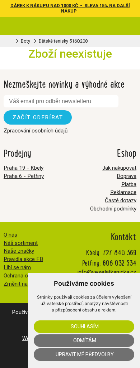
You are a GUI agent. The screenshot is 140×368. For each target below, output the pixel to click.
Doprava (126, 176)
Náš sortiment (21, 243)
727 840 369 (119, 252)
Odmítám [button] (84, 340)
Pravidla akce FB (23, 259)
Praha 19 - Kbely (23, 168)
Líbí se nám (17, 267)
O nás (10, 235)
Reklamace (123, 192)
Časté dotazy (120, 200)
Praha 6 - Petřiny (24, 176)
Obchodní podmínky (113, 208)
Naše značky (19, 251)
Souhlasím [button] (85, 326)
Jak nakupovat (119, 168)
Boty (25, 41)
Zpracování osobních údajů (35, 130)
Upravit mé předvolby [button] (85, 354)
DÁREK (18, 5)
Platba (128, 184)
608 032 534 (119, 262)
